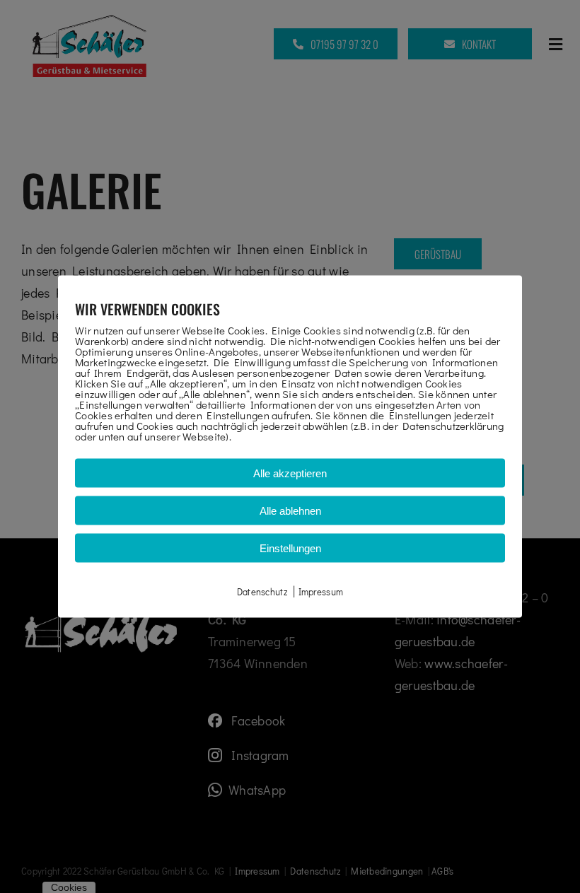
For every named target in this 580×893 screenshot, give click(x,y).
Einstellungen (290, 548)
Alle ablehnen (290, 510)
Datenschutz (262, 591)
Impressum (320, 591)
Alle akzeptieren (290, 473)
